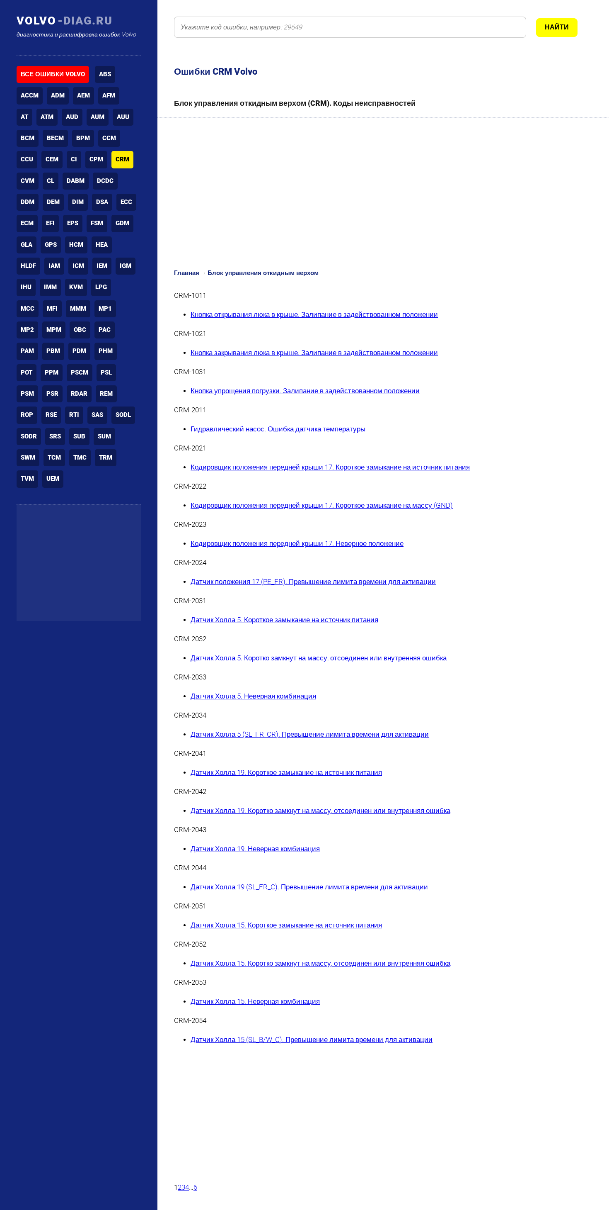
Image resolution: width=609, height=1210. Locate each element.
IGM (125, 266)
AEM (83, 95)
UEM (52, 478)
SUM (104, 436)
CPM (96, 159)
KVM (76, 287)
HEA (102, 244)
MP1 (105, 308)
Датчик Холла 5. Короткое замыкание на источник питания (284, 620)
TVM (27, 478)
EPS (72, 223)
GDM (122, 223)
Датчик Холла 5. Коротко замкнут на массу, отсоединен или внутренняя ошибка (319, 658)
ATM (47, 117)
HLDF (28, 266)
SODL (123, 415)
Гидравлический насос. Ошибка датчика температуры (278, 429)
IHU (26, 287)
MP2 (27, 330)
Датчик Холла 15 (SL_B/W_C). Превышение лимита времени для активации (312, 1040)
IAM (54, 266)
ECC (126, 202)
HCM (76, 244)
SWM (28, 457)
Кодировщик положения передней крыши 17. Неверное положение (297, 544)
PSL (106, 372)
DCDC (105, 181)
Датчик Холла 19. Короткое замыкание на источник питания (286, 773)
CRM (122, 159)
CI (74, 159)
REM (106, 393)
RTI (74, 415)
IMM (50, 287)
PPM (51, 372)
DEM (53, 202)
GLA (26, 244)
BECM (55, 138)
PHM (106, 351)
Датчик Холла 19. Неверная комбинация (255, 849)
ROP (27, 415)
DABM (76, 181)
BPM (83, 138)
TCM (54, 457)
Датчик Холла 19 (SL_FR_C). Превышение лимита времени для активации (309, 887)
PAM (27, 351)
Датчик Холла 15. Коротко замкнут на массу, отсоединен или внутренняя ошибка (320, 963)
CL (50, 181)
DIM (78, 202)
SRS (55, 436)
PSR (52, 393)
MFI (52, 308)
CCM (109, 138)
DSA (102, 202)
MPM (53, 330)
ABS (105, 74)
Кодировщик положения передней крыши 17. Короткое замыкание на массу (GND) (322, 505)
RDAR (79, 393)
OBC (80, 330)
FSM (97, 223)
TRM (105, 457)
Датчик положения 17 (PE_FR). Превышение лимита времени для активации (313, 582)
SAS (97, 415)
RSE (51, 415)
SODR (29, 436)
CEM (52, 159)
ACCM (30, 95)
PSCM (79, 372)
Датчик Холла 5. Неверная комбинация (253, 696)
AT (24, 117)
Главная (186, 273)
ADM (58, 95)
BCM (27, 138)
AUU (123, 117)
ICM (78, 266)
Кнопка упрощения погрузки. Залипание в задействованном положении (305, 391)
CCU (27, 159)
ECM (27, 223)
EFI (50, 223)
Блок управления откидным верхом (263, 273)
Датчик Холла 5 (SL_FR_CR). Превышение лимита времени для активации (310, 734)
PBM (53, 351)
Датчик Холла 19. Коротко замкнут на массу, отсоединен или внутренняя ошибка (320, 811)
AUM (97, 117)
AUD (72, 117)
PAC (105, 330)
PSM (27, 393)
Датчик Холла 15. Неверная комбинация (255, 1001)
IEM (102, 266)
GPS (51, 244)
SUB (79, 436)
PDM (79, 351)
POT (26, 372)
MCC (27, 308)
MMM (78, 308)
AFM (108, 95)
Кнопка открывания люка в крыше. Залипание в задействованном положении (314, 315)
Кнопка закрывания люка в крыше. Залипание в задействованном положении (314, 353)
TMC (80, 457)
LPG (101, 287)
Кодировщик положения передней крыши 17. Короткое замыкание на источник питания (330, 467)
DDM (27, 202)
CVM (27, 181)
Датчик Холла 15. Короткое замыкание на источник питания (286, 925)
